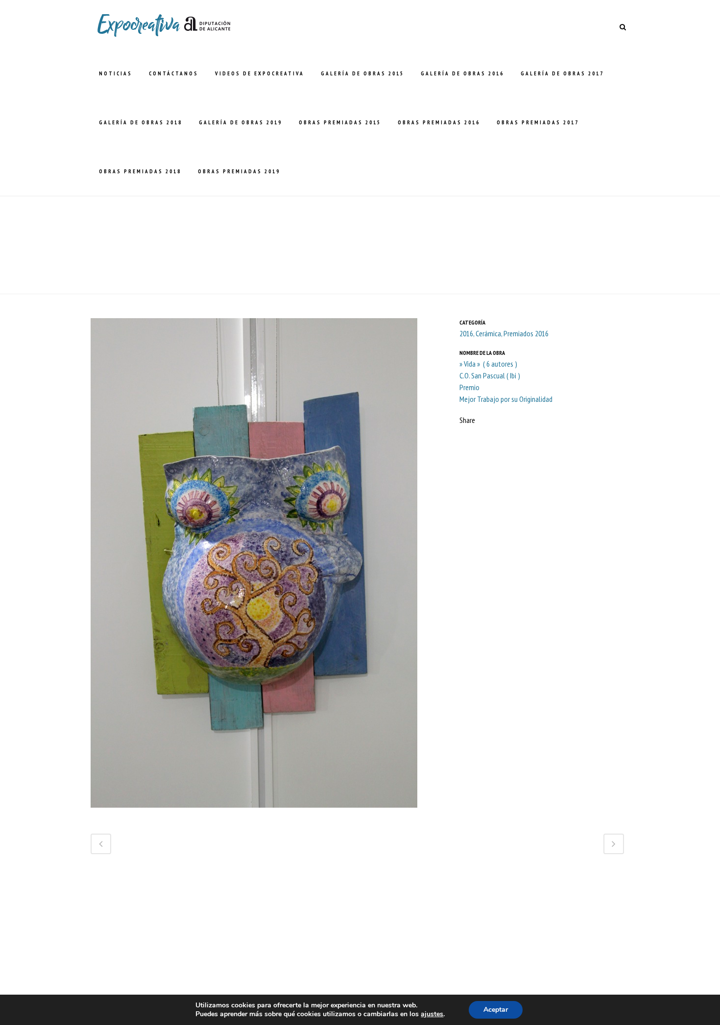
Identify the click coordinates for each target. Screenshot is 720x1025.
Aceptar (495, 1009)
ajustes (432, 1014)
